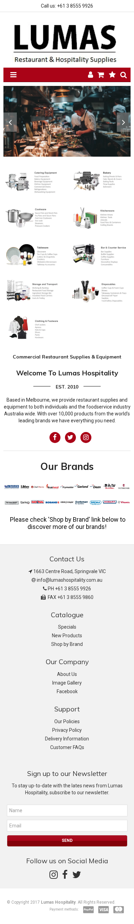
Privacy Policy (67, 730)
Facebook (67, 691)
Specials (67, 627)
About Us (67, 674)
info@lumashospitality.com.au (69, 580)
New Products (67, 635)
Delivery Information (67, 738)
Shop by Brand (67, 644)
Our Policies (67, 721)
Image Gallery (67, 683)
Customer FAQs (67, 747)
